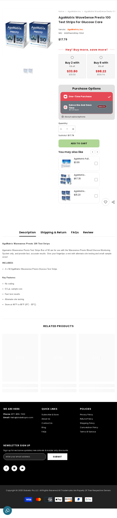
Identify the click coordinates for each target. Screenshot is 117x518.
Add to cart (79, 143)
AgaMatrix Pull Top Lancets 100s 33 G (83, 158)
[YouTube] (22, 468)
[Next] (97, 152)
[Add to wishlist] (105, 202)
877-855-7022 (18, 414)
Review (88, 232)
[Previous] (92, 152)
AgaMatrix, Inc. (75, 29)
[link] (20, 385)
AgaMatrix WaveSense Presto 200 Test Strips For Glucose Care (82, 191)
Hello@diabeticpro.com (22, 417)
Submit (57, 456)
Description (27, 232)
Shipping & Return (54, 232)
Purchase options (86, 89)
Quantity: (63, 123)
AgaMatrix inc (74, 11)
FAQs (75, 232)
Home (61, 11)
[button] (87, 117)
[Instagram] (14, 468)
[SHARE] (112, 202)
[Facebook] (6, 468)
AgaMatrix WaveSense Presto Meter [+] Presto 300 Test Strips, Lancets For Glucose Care (83, 175)
